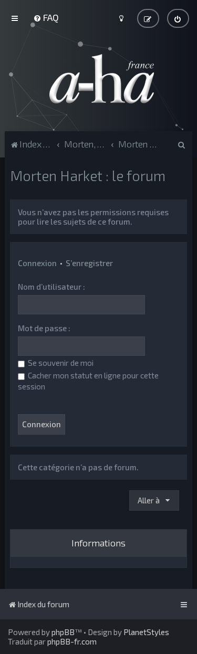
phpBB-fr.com (72, 641)
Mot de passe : (44, 328)
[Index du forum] (98, 78)
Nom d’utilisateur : (51, 286)
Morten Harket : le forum (87, 175)
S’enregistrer (89, 263)
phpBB (63, 632)
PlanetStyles (146, 632)
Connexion (37, 263)
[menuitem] (45, 17)
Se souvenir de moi (60, 362)
